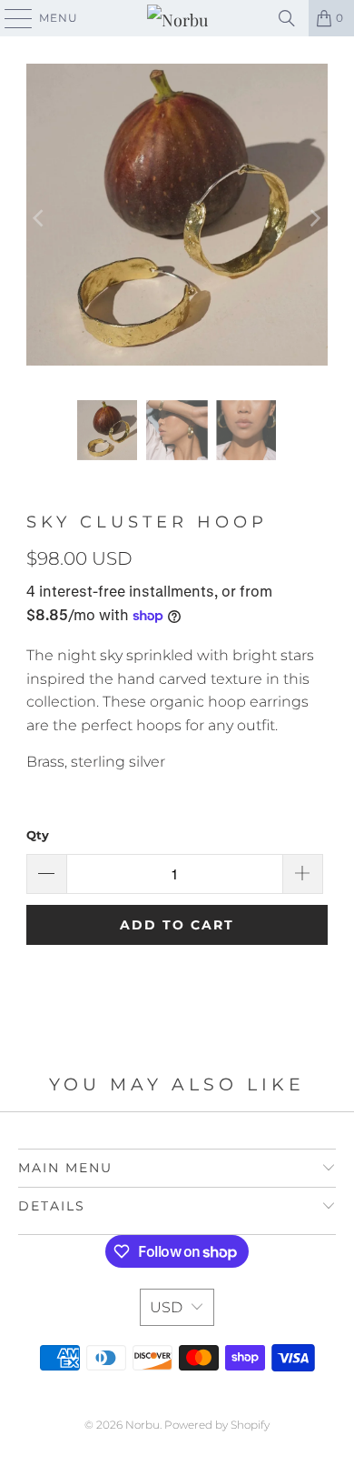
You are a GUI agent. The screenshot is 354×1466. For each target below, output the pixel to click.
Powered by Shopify (217, 1424)
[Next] (314, 218)
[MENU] (10, 18)
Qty (37, 835)
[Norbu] (177, 18)
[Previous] (39, 218)
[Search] (287, 18)
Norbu (142, 1424)
